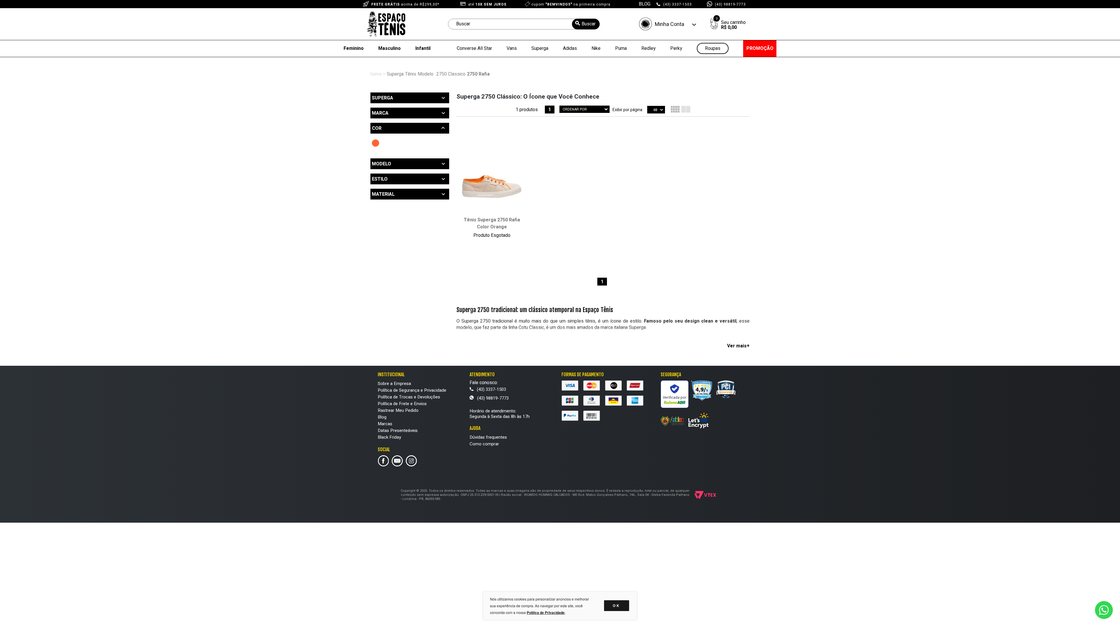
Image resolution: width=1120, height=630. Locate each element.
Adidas (570, 48)
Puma (621, 48)
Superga (539, 48)
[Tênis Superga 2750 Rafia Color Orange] (492, 180)
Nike (596, 48)
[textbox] (524, 24)
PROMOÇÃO (760, 48)
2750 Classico (451, 74)
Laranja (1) (375, 143)
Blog (382, 417)
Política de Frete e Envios (402, 403)
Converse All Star (474, 48)
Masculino (389, 48)
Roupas (712, 48)
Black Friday (389, 437)
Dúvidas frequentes (488, 437)
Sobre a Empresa (394, 383)
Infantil (422, 48)
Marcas (385, 424)
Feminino (354, 48)
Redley (648, 48)
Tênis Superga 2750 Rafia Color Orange (492, 223)
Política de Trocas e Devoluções (409, 397)
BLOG (644, 4)
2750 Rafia (478, 74)
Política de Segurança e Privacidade (412, 390)
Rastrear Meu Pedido (398, 410)
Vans (512, 48)
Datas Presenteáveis (398, 430)
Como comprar (484, 444)
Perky (676, 48)
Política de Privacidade (546, 612)
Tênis (410, 74)
